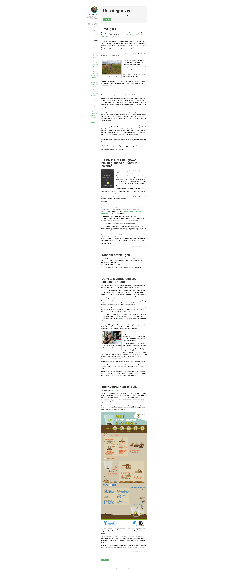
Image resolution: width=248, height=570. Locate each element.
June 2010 (95, 69)
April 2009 (95, 91)
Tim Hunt (140, 208)
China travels (95, 111)
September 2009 (94, 82)
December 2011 (94, 60)
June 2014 (95, 57)
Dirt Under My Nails (93, 14)
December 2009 (94, 79)
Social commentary (93, 118)
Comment (145, 151)
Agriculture (95, 108)
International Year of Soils (119, 386)
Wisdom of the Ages (115, 255)
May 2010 (95, 71)
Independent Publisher (119, 568)
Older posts (107, 19)
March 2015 (95, 55)
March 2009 (95, 93)
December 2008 (94, 98)
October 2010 (95, 64)
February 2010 (94, 75)
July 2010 (95, 68)
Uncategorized (135, 151)
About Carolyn (95, 34)
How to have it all (123, 34)
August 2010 (95, 66)
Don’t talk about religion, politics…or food (118, 280)
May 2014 (95, 59)
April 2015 (95, 53)
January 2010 (95, 77)
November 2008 (94, 100)
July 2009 (95, 86)
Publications (95, 36)
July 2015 (95, 51)
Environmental (94, 113)
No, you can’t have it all (136, 34)
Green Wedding (94, 117)
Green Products (94, 115)
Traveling (96, 120)
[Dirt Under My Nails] (94, 13)
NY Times (137, 240)
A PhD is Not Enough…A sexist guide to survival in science (119, 163)
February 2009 (94, 95)
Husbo (96, 42)
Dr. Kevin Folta (122, 318)
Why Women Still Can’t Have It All (110, 36)
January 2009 (95, 97)
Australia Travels (94, 109)
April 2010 (95, 73)
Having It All (109, 29)
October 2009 (95, 80)
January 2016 (95, 50)
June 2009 (95, 88)
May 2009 (95, 89)
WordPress (131, 568)
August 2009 (95, 84)
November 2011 (94, 62)
